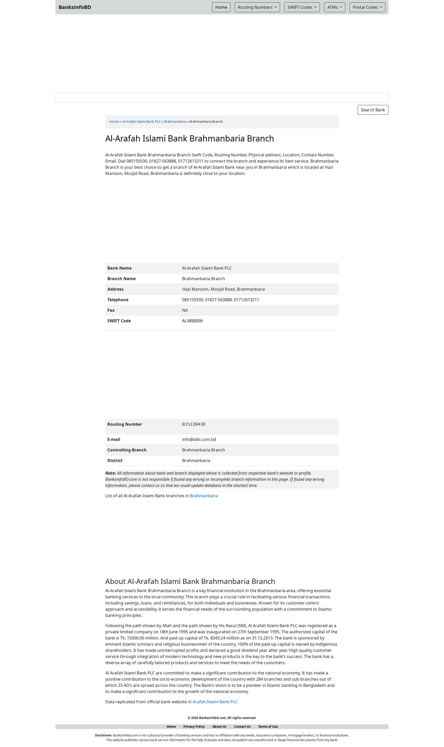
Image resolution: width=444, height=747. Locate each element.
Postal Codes (366, 7)
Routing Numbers (256, 7)
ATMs (333, 7)
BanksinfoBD (75, 7)
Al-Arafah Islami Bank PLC (141, 121)
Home (114, 121)
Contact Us (242, 726)
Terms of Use (268, 726)
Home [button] (221, 7)
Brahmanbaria (175, 121)
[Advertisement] (222, 52)
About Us (219, 726)
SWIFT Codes (300, 7)
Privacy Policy (194, 726)
